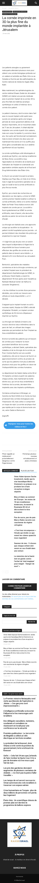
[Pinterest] (14, 38)
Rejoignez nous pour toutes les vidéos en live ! (20, 425)
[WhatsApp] (19, 38)
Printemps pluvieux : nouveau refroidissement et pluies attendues (30, 457)
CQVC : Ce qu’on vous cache (13, 694)
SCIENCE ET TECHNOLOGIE (10, 14)
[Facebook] (4, 38)
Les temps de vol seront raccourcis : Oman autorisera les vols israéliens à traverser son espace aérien (19, 782)
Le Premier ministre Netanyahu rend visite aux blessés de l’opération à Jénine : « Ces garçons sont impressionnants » (19, 702)
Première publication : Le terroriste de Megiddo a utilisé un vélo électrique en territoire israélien (18, 735)
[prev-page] (3, 571)
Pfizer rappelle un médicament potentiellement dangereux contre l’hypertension (8, 458)
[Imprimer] (24, 38)
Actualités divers (14, 8)
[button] (3, 3)
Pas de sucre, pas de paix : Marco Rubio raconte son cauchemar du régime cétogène (20, 663)
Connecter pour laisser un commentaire (19, 587)
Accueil (4, 8)
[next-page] (7, 571)
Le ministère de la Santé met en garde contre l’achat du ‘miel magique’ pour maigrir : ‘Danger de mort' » (24, 561)
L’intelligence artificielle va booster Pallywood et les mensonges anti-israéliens (18, 713)
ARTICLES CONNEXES (10, 471)
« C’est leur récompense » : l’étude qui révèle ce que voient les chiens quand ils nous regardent (19, 672)
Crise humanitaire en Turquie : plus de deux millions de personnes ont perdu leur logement (20, 792)
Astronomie (19, 876)
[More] (34, 38)
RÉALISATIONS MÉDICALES (20, 11)
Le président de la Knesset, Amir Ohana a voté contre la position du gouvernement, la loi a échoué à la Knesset (18, 747)
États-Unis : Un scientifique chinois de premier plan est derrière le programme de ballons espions (20, 802)
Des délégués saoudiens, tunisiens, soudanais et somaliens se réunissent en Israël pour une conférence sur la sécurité (18, 724)
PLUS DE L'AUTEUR (27, 471)
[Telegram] (29, 38)
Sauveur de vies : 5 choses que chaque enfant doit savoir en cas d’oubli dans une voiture (19, 681)
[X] (9, 38)
